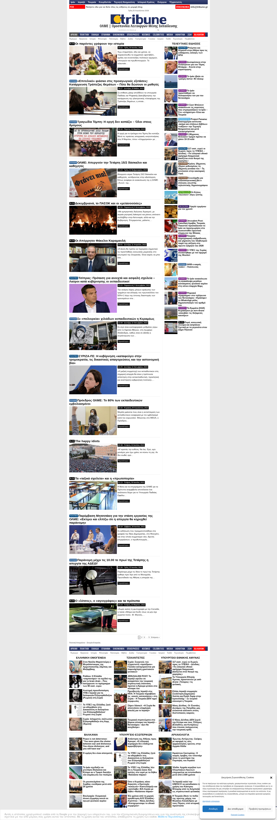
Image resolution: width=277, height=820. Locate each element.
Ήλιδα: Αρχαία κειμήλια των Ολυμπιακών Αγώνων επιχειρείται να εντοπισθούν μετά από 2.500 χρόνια (186, 771)
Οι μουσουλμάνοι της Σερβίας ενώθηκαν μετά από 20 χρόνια (97, 784)
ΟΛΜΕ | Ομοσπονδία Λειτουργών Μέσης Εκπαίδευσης (138, 25)
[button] (271, 777)
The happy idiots (87, 441)
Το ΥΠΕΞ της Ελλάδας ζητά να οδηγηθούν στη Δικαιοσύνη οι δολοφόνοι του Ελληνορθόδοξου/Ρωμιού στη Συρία (97, 709)
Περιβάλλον (190, 39)
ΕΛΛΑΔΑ (95, 34)
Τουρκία (92, 2)
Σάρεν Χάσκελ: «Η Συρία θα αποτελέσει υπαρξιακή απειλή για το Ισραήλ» (141, 708)
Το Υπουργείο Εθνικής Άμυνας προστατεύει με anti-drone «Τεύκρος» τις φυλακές (187, 681)
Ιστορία (93, 39)
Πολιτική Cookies (237, 815)
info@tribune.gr (199, 7)
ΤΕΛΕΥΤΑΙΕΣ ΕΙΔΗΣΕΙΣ (186, 43)
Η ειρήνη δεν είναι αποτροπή (97, 753)
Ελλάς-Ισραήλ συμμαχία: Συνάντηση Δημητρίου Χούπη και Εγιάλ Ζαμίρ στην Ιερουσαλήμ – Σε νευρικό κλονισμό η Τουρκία (186, 696)
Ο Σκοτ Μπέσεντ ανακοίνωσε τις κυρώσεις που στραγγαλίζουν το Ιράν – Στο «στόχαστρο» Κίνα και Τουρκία (192, 110)
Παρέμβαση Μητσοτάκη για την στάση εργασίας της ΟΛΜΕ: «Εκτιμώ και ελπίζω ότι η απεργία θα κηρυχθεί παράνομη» (111, 519)
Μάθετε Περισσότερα (171, 816)
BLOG (72, 44)
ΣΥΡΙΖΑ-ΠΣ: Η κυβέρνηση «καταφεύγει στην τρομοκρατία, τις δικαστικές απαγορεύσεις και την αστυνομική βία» (114, 359)
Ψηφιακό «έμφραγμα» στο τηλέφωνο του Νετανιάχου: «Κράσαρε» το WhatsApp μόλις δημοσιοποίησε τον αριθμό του (192, 299)
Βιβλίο (123, 39)
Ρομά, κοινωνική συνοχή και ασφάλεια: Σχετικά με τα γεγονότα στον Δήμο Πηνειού (192, 326)
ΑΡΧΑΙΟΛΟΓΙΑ (180, 734)
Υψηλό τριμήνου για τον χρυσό (192, 207)
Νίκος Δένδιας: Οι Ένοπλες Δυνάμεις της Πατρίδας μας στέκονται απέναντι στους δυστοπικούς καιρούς (186, 709)
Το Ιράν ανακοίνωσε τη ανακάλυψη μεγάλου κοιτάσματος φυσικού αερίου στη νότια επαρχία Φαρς (193, 282)
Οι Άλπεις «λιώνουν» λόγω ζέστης (190, 193)
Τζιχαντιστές (175, 2)
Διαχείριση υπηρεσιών (211, 801)
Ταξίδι (168, 39)
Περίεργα (73, 39)
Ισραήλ (81, 2)
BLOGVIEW (199, 34)
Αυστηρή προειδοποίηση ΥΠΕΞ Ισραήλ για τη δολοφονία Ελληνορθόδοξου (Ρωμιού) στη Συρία (97, 694)
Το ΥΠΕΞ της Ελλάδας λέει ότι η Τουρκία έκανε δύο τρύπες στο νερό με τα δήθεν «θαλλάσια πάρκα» (142, 771)
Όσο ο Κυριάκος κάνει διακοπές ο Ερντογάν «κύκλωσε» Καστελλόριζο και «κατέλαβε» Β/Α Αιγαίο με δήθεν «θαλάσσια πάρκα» (142, 786)
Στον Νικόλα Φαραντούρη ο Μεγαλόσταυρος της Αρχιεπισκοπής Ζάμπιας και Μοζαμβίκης (97, 665)
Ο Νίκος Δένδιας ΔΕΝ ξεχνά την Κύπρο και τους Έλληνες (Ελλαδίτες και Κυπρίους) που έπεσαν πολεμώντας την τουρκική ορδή (187, 725)
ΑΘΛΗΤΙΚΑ (180, 34)
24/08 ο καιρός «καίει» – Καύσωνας (189, 265)
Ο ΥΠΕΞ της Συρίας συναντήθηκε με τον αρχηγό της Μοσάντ (192, 252)
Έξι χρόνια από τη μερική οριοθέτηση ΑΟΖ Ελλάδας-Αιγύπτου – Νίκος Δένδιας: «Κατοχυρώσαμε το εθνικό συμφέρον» (141, 801)
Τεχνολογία (178, 39)
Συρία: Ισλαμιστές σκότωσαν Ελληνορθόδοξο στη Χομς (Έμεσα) (97, 721)
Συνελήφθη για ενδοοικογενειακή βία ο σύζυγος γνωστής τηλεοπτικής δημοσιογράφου (193, 181)
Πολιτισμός (113, 39)
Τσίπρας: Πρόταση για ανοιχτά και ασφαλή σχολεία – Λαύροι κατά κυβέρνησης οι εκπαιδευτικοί (112, 279)
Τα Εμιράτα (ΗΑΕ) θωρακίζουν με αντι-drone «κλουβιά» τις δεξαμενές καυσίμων (191, 312)
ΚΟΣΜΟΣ (146, 34)
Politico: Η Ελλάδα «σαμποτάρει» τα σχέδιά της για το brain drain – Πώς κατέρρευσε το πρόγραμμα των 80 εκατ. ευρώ (97, 681)
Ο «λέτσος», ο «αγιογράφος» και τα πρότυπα (107, 600)
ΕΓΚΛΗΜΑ (105, 34)
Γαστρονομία (140, 39)
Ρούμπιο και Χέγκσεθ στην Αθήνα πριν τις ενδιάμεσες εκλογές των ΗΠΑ (192, 51)
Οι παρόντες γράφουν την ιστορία (99, 43)
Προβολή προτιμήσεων (260, 809)
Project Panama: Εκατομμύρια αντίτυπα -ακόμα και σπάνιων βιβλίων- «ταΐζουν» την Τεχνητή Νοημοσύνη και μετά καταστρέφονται (193, 125)
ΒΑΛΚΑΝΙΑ (91, 734)
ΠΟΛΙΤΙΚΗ (84, 34)
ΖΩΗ (190, 34)
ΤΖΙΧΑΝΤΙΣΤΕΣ (136, 657)
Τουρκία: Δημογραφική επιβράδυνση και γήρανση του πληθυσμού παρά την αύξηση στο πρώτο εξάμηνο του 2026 (192, 241)
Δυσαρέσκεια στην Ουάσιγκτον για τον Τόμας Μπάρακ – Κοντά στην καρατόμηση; (192, 66)
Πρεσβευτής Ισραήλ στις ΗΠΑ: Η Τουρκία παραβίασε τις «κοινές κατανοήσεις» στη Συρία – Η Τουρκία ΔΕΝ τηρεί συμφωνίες (142, 696)
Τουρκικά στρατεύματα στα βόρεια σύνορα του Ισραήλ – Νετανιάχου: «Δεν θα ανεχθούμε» (142, 723)
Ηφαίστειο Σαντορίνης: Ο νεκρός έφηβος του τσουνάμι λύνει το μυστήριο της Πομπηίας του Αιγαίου (187, 757)
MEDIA (170, 34)
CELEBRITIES (158, 34)
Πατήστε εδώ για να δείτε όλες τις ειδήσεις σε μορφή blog (114, 7)
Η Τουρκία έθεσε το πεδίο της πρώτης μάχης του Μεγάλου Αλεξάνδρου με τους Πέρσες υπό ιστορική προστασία (185, 801)
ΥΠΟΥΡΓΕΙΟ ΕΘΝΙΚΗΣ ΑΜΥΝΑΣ (180, 657)
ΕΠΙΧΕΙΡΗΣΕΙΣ (133, 34)
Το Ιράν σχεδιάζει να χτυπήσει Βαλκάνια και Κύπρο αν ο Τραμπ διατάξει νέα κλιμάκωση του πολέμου (97, 771)
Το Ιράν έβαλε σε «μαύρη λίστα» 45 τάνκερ (191, 77)
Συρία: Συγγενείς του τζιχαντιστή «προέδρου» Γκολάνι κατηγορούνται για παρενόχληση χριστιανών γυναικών (141, 667)
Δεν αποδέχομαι (235, 809)
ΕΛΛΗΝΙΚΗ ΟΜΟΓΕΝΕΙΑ (91, 657)
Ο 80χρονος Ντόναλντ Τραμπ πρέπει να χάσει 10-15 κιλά (192, 136)
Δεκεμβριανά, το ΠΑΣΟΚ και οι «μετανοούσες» (108, 203)
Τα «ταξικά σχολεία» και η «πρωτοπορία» (104, 478)
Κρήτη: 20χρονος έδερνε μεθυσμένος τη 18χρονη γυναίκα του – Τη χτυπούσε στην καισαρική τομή (192, 168)
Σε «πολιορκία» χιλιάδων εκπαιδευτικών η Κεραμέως (115, 318)
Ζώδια (130, 39)
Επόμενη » (155, 637)
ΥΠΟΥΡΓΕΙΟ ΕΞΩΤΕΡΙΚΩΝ (135, 734)
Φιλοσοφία (102, 39)
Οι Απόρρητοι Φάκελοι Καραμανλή (100, 240)
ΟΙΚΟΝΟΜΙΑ (118, 34)
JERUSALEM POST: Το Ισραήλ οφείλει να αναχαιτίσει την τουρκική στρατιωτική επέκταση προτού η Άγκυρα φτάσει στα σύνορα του (142, 682)
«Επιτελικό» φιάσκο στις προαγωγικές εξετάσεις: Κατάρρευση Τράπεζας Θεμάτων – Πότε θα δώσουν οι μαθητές (114, 82)
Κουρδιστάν (105, 2)
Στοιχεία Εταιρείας (94, 643)
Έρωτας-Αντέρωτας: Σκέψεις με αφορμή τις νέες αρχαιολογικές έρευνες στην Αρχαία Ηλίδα (187, 742)
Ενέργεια (162, 2)
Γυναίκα (151, 39)
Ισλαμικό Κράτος (146, 2)
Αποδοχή (213, 809)
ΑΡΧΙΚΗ (74, 34)
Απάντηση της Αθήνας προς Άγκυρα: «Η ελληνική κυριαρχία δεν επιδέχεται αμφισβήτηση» (142, 742)
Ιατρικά (160, 39)
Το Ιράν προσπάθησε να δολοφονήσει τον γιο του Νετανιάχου (190, 94)
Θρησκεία (83, 39)
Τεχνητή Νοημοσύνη (124, 2)
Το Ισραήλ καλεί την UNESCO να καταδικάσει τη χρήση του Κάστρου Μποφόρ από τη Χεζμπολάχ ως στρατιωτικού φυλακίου (186, 786)
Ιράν (73, 2)
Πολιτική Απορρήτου (77, 643)
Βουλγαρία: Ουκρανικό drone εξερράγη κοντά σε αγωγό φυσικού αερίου (95, 798)
